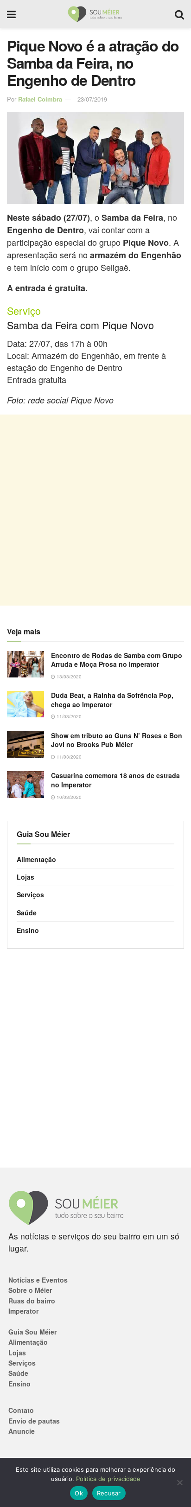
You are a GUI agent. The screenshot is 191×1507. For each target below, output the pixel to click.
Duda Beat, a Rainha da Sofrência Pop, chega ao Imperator (112, 699)
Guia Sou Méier (32, 1331)
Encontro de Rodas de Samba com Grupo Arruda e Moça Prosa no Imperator (116, 660)
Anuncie (21, 1431)
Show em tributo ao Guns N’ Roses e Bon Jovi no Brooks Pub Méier (116, 740)
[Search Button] (179, 14)
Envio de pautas (34, 1420)
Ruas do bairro (31, 1300)
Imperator (23, 1310)
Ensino (28, 930)
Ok (79, 1493)
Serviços (30, 894)
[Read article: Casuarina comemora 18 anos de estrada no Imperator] (25, 784)
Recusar (109, 1493)
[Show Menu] (11, 14)
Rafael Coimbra (40, 99)
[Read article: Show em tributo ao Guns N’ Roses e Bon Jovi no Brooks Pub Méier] (25, 744)
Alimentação (36, 859)
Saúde (27, 912)
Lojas (25, 876)
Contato (21, 1410)
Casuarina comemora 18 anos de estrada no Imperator (115, 780)
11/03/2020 (68, 716)
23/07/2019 (92, 99)
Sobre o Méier (30, 1290)
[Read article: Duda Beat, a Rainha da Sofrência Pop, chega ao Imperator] (25, 704)
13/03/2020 (68, 676)
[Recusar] (179, 1482)
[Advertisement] (95, 510)
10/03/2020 (68, 797)
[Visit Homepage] (95, 14)
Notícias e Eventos (38, 1279)
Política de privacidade (108, 1478)
